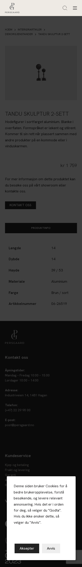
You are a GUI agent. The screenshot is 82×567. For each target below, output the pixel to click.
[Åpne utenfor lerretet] (75, 8)
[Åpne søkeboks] (65, 8)
